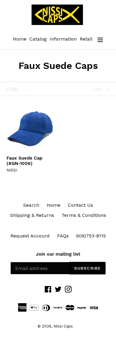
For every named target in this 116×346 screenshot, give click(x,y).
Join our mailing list (58, 254)
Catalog (38, 39)
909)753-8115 (91, 236)
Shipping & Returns (32, 215)
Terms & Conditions (84, 215)
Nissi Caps (63, 326)
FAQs (63, 236)
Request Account (30, 236)
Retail (86, 39)
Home (19, 39)
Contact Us (80, 205)
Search (31, 205)
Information (63, 39)
